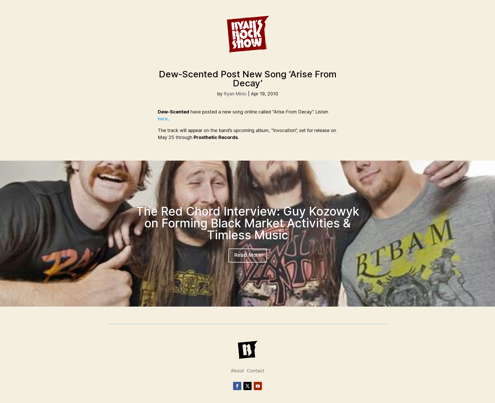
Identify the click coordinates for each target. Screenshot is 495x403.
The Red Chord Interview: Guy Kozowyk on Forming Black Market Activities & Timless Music (247, 223)
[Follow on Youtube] (258, 386)
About (237, 370)
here (163, 118)
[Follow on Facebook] (237, 386)
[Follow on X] (247, 386)
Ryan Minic (235, 93)
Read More (247, 255)
